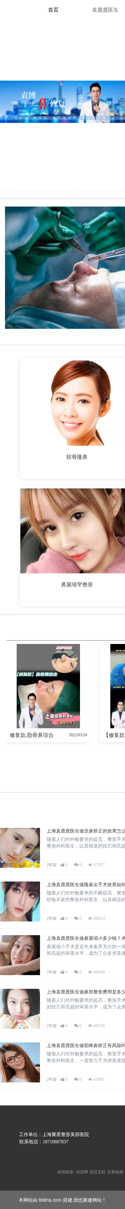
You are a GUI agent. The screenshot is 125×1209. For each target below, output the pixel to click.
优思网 (82, 1171)
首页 (53, 10)
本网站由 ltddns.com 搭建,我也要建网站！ (62, 1199)
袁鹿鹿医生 (105, 10)
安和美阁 (115, 1171)
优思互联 (98, 1171)
